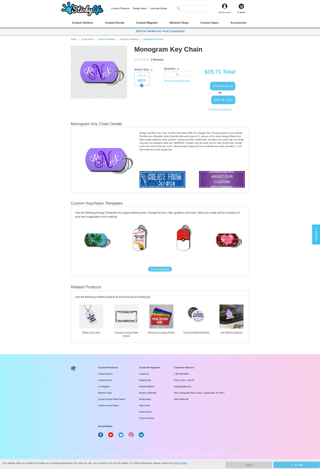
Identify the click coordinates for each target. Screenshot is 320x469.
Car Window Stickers (231, 332)
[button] (316, 235)
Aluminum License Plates (161, 332)
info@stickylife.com (182, 386)
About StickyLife (181, 399)
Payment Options (147, 386)
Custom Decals (105, 380)
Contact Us (144, 374)
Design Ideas (87, 39)
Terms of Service (146, 418)
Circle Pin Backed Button (196, 332)
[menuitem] (82, 22)
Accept (298, 465)
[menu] (160, 22)
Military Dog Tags (91, 332)
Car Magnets (104, 386)
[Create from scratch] (162, 179)
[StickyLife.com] (82, 15)
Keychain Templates (129, 39)
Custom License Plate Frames (111, 399)
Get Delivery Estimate (219, 109)
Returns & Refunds (147, 393)
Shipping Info (145, 380)
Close (248, 465)
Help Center (144, 405)
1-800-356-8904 (181, 374)
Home (73, 39)
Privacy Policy (145, 412)
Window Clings (105, 393)
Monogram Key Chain (153, 39)
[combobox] (195, 8)
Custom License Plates (108, 405)
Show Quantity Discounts (177, 80)
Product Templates (106, 39)
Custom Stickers (105, 374)
